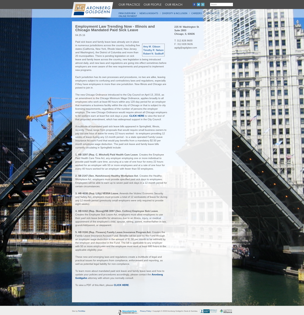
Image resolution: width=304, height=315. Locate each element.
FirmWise (81, 311)
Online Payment (128, 16)
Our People (153, 4)
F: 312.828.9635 (183, 44)
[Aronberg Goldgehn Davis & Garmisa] (92, 11)
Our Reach (173, 4)
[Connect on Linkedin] (202, 4)
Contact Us (212, 13)
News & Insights (149, 13)
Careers (196, 13)
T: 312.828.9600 (183, 40)
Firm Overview (127, 13)
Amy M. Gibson (151, 46)
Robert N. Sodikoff (153, 53)
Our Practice (129, 4)
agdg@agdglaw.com (185, 47)
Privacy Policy (145, 311)
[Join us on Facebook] (194, 4)
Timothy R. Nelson (153, 50)
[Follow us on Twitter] (198, 4)
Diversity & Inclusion (174, 13)
